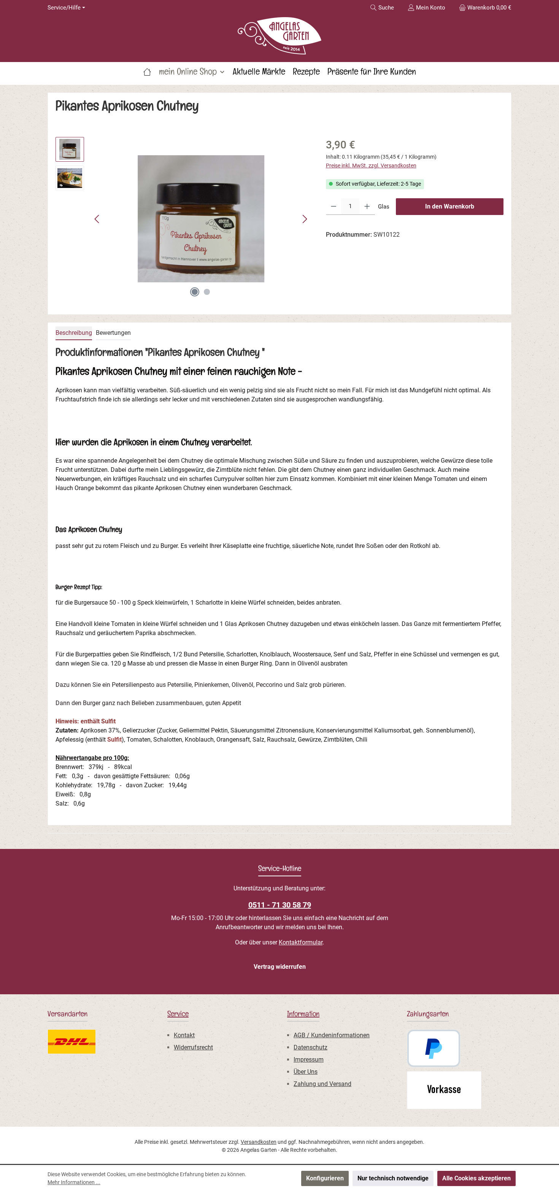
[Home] (147, 73)
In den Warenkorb (449, 206)
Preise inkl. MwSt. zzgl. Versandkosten (371, 165)
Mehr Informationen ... (74, 1182)
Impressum (309, 1059)
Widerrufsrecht (193, 1047)
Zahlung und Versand (322, 1084)
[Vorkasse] (444, 1090)
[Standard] (72, 1041)
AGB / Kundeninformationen (332, 1035)
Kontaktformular (300, 942)
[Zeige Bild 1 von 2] (195, 292)
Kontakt (184, 1035)
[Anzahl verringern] (333, 206)
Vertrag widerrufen (280, 966)
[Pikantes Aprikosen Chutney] (201, 218)
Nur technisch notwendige (393, 1178)
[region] (183, 219)
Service (178, 1015)
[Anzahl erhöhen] (367, 206)
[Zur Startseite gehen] (279, 35)
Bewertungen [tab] (113, 332)
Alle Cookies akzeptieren (476, 1178)
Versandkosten (258, 1142)
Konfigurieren (325, 1178)
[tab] (74, 333)
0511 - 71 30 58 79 (279, 904)
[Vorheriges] (97, 219)
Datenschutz (310, 1047)
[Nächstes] (304, 219)
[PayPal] (434, 1048)
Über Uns (306, 1071)
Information (303, 1015)
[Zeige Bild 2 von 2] (207, 292)
